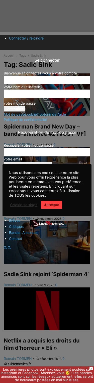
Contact (15, 238)
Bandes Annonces (23, 232)
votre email (13, 159)
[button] (5, 248)
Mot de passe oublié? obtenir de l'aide (35, 114)
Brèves (14, 220)
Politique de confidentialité (25, 119)
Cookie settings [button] (23, 205)
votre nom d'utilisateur (22, 87)
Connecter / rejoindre (26, 38)
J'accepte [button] (51, 205)
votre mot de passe (20, 103)
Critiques (16, 226)
